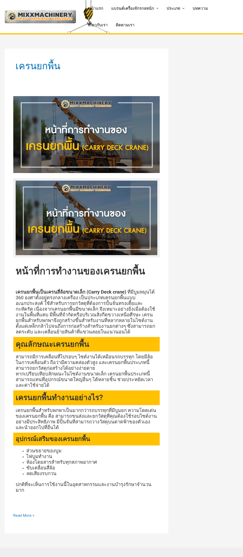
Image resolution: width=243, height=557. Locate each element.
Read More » (23, 515)
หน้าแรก (95, 8)
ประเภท (173, 8)
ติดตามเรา (125, 25)
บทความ (200, 8)
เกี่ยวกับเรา (98, 25)
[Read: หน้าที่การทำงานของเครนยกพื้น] (86, 134)
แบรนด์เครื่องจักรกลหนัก (132, 8)
